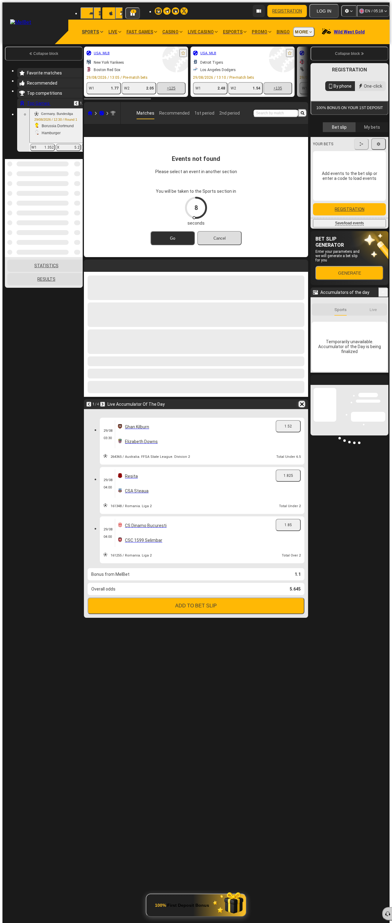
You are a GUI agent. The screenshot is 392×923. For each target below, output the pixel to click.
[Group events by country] (77, 191)
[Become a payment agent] (259, 11)
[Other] (299, 135)
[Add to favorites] (183, 53)
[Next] (102, 414)
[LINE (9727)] (90, 113)
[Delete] (302, 414)
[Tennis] (101, 113)
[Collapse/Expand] (383, 292)
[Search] (302, 113)
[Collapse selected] (70, 191)
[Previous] (76, 103)
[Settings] (348, 11)
